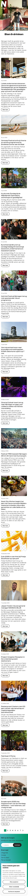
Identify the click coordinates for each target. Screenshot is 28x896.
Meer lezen (5, 110)
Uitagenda (4, 853)
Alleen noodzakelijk (14, 886)
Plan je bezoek (6, 860)
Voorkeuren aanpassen (14, 891)
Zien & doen (5, 857)
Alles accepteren (14, 882)
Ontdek (3, 855)
